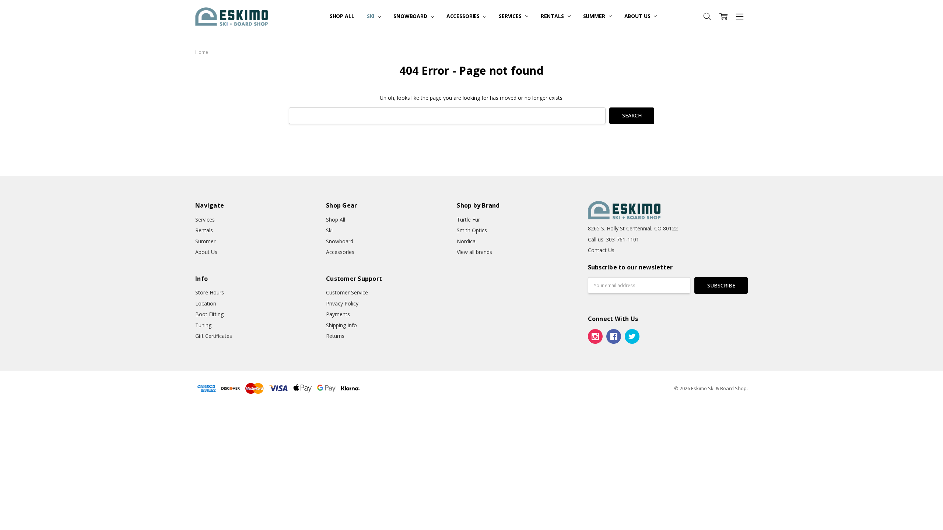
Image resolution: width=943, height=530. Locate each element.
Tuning (203, 325)
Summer (595, 16)
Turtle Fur (468, 219)
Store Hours (209, 292)
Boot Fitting (209, 314)
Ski (371, 16)
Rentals (553, 16)
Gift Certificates (213, 335)
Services (511, 16)
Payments (338, 314)
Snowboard (411, 16)
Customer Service (347, 292)
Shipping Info (341, 325)
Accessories (463, 16)
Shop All (342, 16)
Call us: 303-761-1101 (613, 239)
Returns (335, 335)
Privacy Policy (342, 303)
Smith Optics (472, 230)
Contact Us (601, 250)
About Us (638, 16)
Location (205, 303)
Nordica (466, 241)
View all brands (474, 251)
